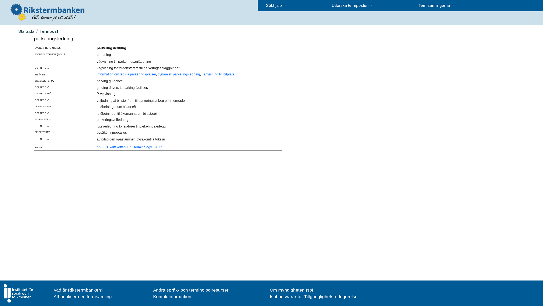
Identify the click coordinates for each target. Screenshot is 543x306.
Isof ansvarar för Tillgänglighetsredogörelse (314, 296)
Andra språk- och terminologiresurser (190, 290)
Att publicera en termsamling (83, 296)
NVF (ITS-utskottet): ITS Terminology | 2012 (129, 147)
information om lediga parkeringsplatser (126, 74)
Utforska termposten (351, 5)
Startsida (26, 31)
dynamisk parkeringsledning (179, 74)
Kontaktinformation (172, 296)
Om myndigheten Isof (291, 290)
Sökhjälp (274, 5)
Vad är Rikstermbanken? (79, 290)
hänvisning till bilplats (218, 74)
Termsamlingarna (434, 5)
